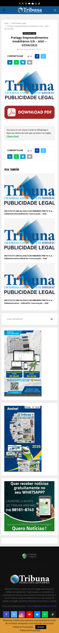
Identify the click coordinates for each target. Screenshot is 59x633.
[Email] (37, 614)
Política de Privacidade (30, 630)
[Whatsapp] (45, 614)
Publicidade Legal (29, 33)
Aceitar (41, 627)
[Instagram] (22, 614)
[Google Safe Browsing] (29, 558)
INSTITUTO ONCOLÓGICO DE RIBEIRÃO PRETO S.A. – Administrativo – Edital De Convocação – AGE (29, 302)
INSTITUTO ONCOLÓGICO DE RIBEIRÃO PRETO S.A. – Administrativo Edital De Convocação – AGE (29, 257)
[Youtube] (29, 614)
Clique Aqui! (13, 136)
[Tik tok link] (39, 3)
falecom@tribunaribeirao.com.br (42, 606)
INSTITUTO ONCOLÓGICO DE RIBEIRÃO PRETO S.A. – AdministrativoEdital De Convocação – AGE (29, 212)
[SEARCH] (52, 319)
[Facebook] (6, 614)
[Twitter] (14, 614)
